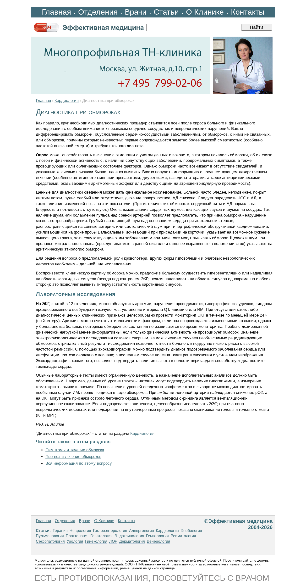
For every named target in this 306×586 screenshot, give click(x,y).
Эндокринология (129, 536)
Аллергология (141, 531)
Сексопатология (50, 541)
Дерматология (132, 541)
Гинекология (96, 541)
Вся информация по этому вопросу (78, 463)
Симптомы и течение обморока (74, 450)
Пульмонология (50, 536)
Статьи (166, 12)
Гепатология (101, 536)
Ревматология (183, 536)
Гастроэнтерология (110, 531)
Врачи (136, 12)
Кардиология (67, 100)
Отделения (98, 12)
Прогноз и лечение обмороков (73, 456)
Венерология (158, 541)
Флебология (191, 531)
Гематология (157, 536)
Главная (56, 12)
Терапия (60, 531)
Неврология (80, 531)
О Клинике (205, 12)
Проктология (77, 536)
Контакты (247, 12)
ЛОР (113, 541)
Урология (75, 541)
